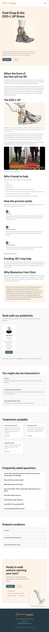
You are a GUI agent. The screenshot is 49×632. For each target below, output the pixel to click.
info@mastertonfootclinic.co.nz (24, 623)
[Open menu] (45, 3)
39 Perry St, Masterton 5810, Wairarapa (24, 619)
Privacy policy (32, 627)
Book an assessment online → (11, 253)
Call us (15, 59)
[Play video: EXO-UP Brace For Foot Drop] (24, 158)
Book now (9, 352)
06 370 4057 (19, 358)
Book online (6, 59)
